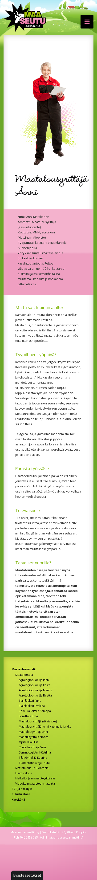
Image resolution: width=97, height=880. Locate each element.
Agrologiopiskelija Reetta (35, 695)
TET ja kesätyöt (22, 788)
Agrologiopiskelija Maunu (35, 690)
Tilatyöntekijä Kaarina (33, 757)
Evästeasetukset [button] (27, 875)
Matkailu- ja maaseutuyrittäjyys (35, 778)
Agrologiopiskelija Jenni (34, 680)
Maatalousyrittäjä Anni (33, 731)
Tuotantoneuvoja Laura (34, 763)
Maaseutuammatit (24, 669)
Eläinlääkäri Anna (30, 700)
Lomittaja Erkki (28, 716)
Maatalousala (24, 674)
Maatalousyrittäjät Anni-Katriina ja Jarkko (45, 726)
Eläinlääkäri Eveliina (32, 706)
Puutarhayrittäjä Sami (32, 747)
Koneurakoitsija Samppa (35, 711)
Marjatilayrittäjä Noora (33, 737)
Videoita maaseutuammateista (35, 783)
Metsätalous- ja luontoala (31, 768)
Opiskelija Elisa (28, 742)
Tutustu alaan (21, 794)
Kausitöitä (18, 799)
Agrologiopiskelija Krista (34, 685)
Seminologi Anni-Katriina (35, 752)
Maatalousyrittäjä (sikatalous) (38, 721)
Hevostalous (23, 773)
